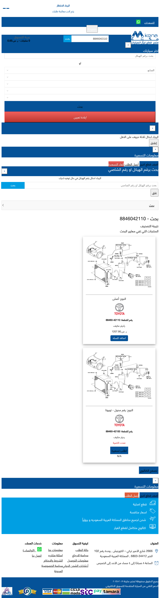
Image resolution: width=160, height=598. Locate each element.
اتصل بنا (37, 555)
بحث (67, 38)
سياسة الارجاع (80, 555)
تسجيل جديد (72, 29)
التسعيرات (149, 22)
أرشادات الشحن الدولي (75, 565)
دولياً (85, 520)
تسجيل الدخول (55, 29)
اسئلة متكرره (55, 555)
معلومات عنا (55, 549)
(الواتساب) (29, 550)
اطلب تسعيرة (119, 450)
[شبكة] (4, 8)
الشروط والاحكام (53, 560)
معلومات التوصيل (77, 560)
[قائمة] (7, 8)
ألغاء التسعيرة (116, 164)
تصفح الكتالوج (148, 470)
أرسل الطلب (132, 164)
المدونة (58, 570)
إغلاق (154, 143)
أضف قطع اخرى (149, 164)
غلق (154, 192)
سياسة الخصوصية (52, 565)
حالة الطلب (82, 549)
